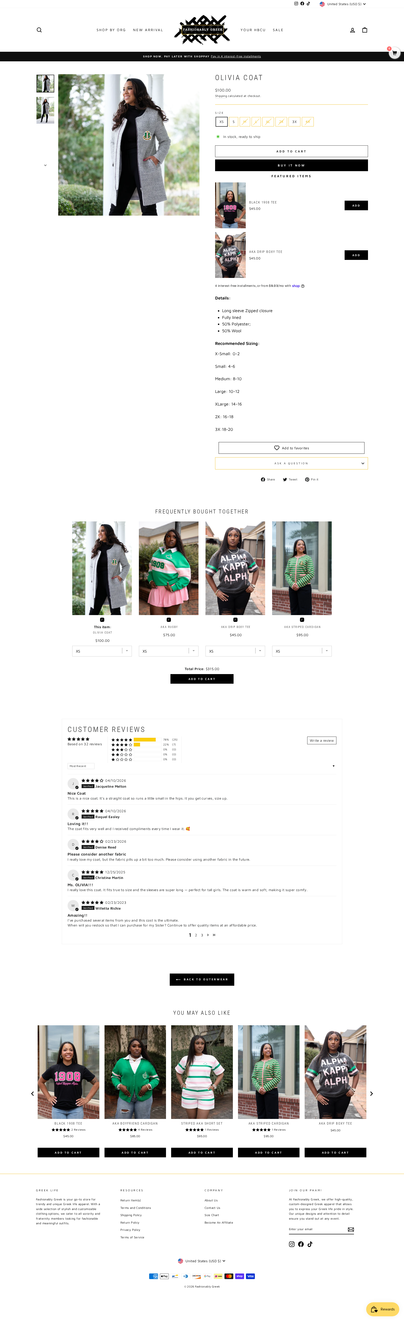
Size (219, 112)
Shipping (221, 96)
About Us (211, 1200)
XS (222, 122)
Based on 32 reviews (85, 744)
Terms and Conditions (135, 1208)
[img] (93, 780)
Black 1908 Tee (263, 202)
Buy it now (291, 165)
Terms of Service (132, 1237)
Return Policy (130, 1222)
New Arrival (148, 30)
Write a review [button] (322, 740)
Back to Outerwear (205, 979)
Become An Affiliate (219, 1222)
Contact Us (212, 1208)
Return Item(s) (130, 1200)
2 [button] (196, 935)
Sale (278, 30)
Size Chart (212, 1215)
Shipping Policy (131, 1215)
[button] (122, 740)
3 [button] (202, 935)
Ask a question (291, 463)
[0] (394, 53)
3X (294, 122)
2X (281, 122)
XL (268, 122)
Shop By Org (111, 30)
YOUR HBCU (253, 30)
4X (308, 122)
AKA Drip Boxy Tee (266, 252)
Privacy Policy (130, 1230)
